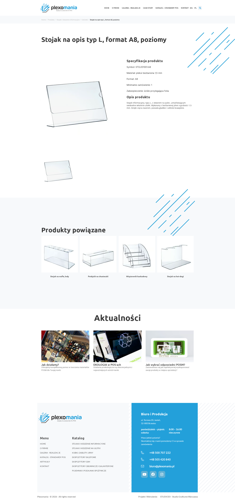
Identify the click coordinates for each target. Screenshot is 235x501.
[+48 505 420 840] (142, 459)
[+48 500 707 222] (142, 452)
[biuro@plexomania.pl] (142, 466)
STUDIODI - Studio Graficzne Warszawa (179, 496)
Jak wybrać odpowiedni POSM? (165, 364)
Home (106, 8)
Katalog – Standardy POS (167, 8)
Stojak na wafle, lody (59, 276)
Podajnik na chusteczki (98, 276)
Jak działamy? (50, 364)
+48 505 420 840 (160, 459)
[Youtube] (144, 474)
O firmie (115, 8)
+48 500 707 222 (160, 452)
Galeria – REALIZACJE (131, 8)
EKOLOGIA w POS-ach (107, 364)
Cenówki (85, 20)
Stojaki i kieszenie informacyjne (68, 20)
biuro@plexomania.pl (161, 466)
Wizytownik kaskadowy (136, 276)
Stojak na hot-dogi (175, 276)
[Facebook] (153, 474)
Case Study (148, 8)
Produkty (51, 20)
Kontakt (185, 8)
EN (191, 8)
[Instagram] (161, 474)
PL (195, 8)
